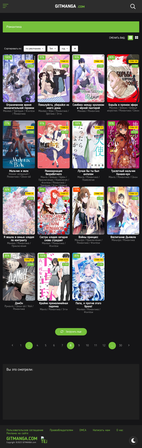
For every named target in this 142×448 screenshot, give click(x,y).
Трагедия (18, 111)
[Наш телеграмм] (44, 440)
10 (87, 345)
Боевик (123, 108)
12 (103, 345)
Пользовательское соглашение (24, 430)
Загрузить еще (73, 331)
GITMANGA (70, 6)
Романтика (20, 114)
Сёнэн (136, 110)
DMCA (83, 430)
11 (95, 345)
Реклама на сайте (17, 433)
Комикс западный (18, 174)
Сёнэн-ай (26, 177)
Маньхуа (79, 240)
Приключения (45, 180)
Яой (30, 306)
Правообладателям (61, 430)
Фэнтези (30, 111)
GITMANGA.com (21, 439)
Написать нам (101, 430)
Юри (51, 111)
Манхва (7, 111)
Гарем (62, 177)
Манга (44, 177)
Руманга (9, 306)
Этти (59, 114)
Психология (61, 180)
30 (120, 345)
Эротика (50, 114)
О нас (119, 430)
